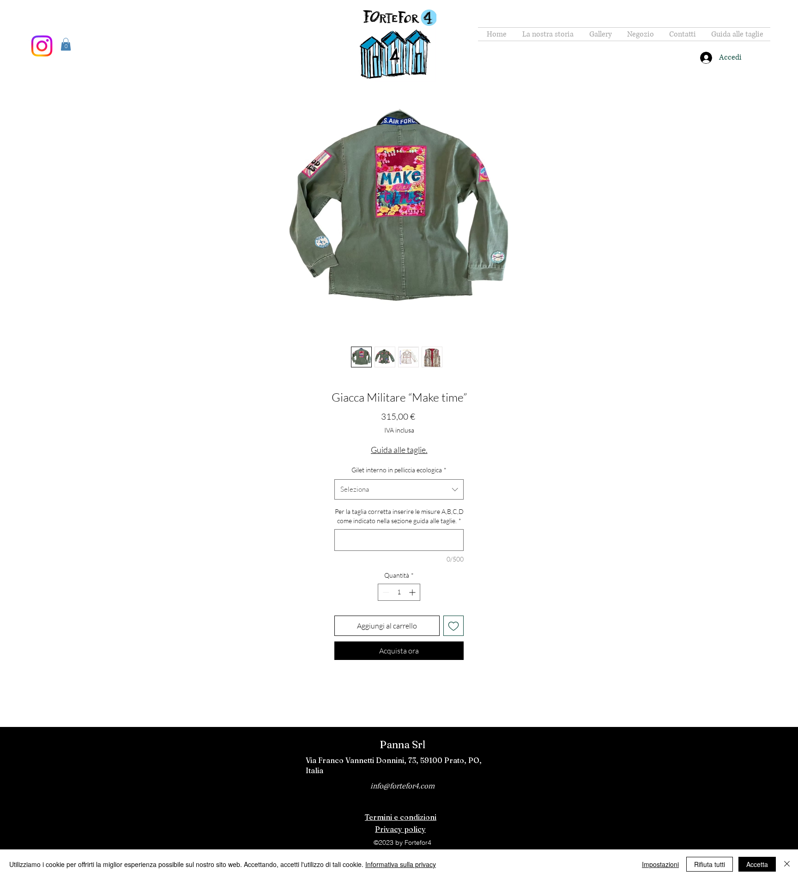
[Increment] (413, 592)
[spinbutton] (399, 592)
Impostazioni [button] (660, 864)
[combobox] (399, 489)
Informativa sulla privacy (400, 864)
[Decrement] (385, 592)
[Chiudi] (786, 864)
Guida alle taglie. (399, 450)
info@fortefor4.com (402, 786)
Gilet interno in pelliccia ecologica (399, 470)
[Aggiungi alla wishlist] (453, 626)
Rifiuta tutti (709, 864)
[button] (65, 44)
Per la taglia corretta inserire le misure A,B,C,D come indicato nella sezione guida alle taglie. (399, 516)
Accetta (757, 864)
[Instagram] (42, 46)
